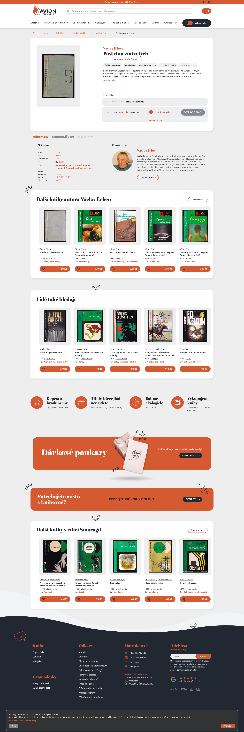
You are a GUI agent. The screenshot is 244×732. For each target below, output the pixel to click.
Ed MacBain (55, 579)
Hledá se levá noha (154, 583)
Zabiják (193, 352)
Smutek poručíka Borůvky (88, 584)
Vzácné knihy (140, 23)
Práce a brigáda (86, 683)
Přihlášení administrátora (91, 697)
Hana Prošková (116, 349)
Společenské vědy (81, 23)
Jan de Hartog (151, 579)
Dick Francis (150, 349)
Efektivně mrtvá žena (159, 253)
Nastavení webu (88, 679)
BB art (188, 358)
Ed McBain (184, 349)
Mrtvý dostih (160, 354)
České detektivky (81, 33)
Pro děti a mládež (120, 23)
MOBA (83, 258)
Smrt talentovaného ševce (122, 252)
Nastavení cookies (87, 674)
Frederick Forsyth (117, 579)
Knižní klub (50, 358)
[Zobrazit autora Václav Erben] (122, 160)
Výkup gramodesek (42, 687)
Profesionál (53, 584)
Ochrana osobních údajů (90, 670)
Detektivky (60, 33)
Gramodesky (170, 23)
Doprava (83, 656)
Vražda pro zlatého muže (51, 252)
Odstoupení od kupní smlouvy (93, 665)
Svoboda (119, 258)
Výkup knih (38, 661)
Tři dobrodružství (188, 583)
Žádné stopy (115, 583)
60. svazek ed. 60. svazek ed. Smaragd (73, 165)
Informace (41, 137)
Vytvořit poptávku (162, 112)
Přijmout (227, 726)
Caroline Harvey (165, 579)
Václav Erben (102, 33)
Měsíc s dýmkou (124, 354)
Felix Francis (161, 349)
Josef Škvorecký (81, 579)
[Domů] (34, 33)
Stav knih (37, 656)
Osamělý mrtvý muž (194, 253)
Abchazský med (89, 354)
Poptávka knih (39, 652)
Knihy (45, 33)
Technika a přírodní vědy (56, 23)
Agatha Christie (46, 349)
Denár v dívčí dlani (88, 253)
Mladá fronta (130, 59)
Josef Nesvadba (186, 579)
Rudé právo (50, 258)
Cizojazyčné (100, 23)
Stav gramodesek (41, 683)
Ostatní (155, 23)
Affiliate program (87, 692)
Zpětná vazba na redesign (91, 688)
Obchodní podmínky (88, 661)
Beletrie (35, 23)
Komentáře (63, 137)
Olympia (154, 358)
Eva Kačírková (81, 349)
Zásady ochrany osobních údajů (183, 670)
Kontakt (82, 652)
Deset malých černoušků (51, 352)
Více (14, 726)
